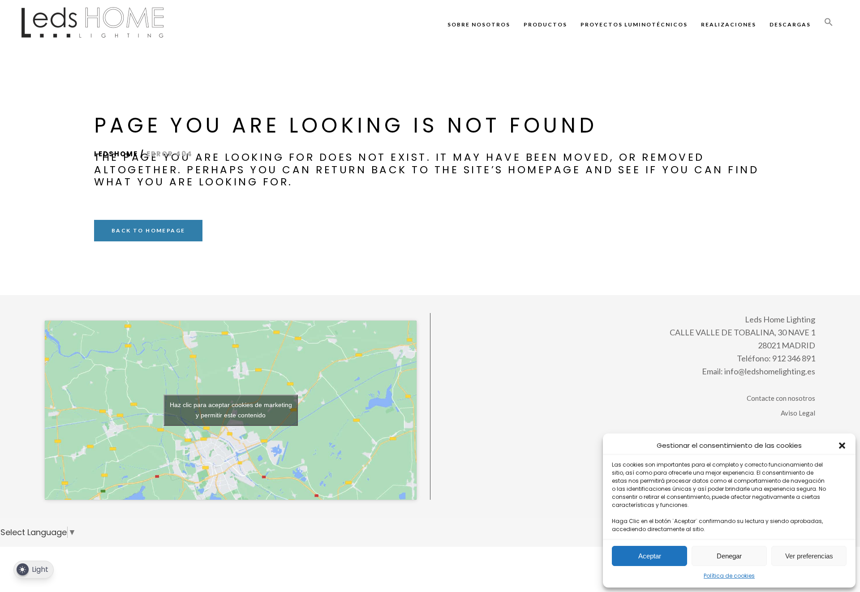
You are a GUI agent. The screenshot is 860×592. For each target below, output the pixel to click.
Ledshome (116, 154)
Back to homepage (148, 230)
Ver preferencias (809, 556)
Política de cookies (729, 575)
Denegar (729, 556)
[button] (842, 445)
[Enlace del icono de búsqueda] (828, 24)
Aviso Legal (798, 413)
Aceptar (649, 556)
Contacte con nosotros (781, 398)
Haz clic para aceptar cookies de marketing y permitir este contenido (231, 410)
